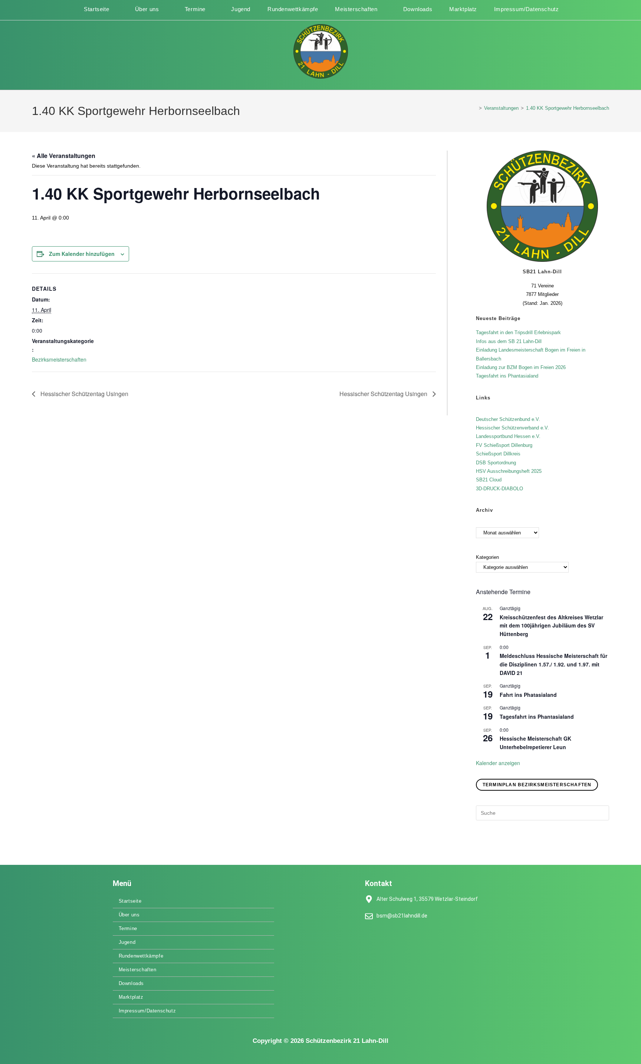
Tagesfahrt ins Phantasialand (507, 376)
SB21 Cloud (489, 479)
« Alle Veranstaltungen (63, 155)
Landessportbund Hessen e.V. (508, 436)
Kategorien (487, 557)
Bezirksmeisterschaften (59, 359)
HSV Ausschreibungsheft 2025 (509, 471)
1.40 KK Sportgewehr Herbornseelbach (567, 108)
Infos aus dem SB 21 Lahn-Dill (509, 341)
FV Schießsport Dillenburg (504, 445)
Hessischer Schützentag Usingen (83, 393)
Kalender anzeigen (498, 763)
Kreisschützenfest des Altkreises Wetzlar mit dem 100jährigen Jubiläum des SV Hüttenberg (551, 625)
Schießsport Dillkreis (498, 454)
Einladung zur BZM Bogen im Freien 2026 (521, 367)
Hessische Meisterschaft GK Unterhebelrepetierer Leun (535, 743)
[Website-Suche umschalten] (566, 9)
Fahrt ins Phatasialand (528, 694)
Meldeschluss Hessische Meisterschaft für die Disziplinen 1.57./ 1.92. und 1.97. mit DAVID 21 (553, 664)
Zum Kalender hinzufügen (82, 253)
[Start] (475, 108)
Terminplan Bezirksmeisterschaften (537, 784)
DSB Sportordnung (496, 462)
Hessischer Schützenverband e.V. (512, 428)
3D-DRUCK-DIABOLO (499, 488)
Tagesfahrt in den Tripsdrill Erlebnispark (518, 332)
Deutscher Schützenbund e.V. (508, 419)
